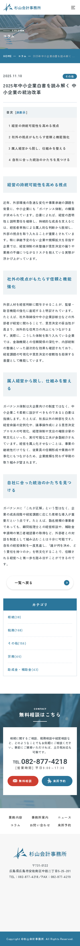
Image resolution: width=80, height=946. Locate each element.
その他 (69, 76)
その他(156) (17, 643)
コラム (22, 56)
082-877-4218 (40, 761)
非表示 (21, 112)
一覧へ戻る (24, 582)
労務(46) (15, 656)
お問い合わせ (40, 825)
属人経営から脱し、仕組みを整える (37, 148)
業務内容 (15, 817)
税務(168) (15, 630)
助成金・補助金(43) (23, 669)
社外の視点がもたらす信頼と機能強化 (39, 137)
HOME (7, 56)
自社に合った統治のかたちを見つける (39, 159)
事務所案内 (40, 817)
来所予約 (64, 825)
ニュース (64, 817)
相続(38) (14, 617)
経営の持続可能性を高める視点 (34, 125)
